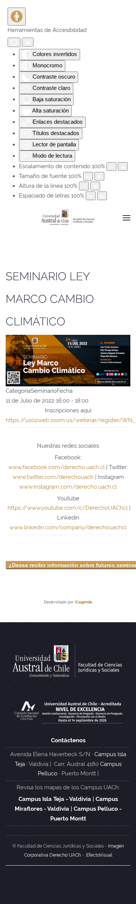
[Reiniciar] (14, 42)
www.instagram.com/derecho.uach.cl (68, 486)
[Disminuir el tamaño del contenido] (111, 166)
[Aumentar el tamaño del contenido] (123, 166)
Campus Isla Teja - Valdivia (55, 799)
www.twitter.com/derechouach (53, 477)
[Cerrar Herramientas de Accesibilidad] (28, 42)
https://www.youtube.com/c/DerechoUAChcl (68, 507)
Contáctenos (68, 740)
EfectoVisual (99, 855)
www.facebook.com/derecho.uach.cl (56, 467)
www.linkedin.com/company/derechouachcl (68, 527)
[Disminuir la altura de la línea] (84, 186)
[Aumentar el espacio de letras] (102, 195)
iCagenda (83, 602)
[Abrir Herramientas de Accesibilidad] (17, 17)
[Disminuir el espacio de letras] (91, 195)
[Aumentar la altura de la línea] (95, 186)
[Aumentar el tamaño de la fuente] (99, 176)
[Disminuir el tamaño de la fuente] (88, 176)
